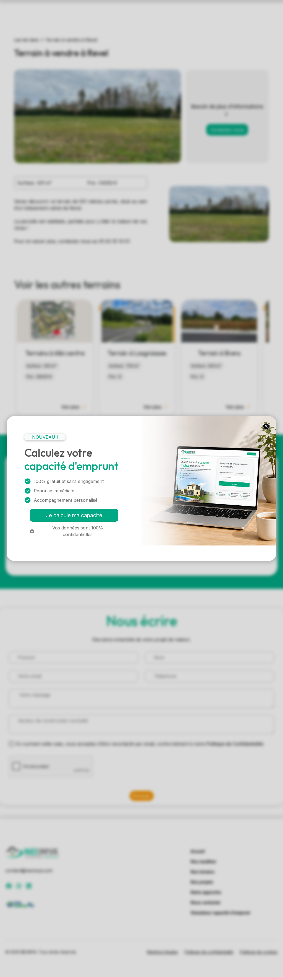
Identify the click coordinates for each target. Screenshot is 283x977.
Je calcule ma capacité (74, 515)
